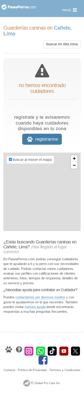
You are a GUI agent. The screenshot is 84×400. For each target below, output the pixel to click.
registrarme (46, 139)
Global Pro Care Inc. (47, 383)
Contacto (9, 370)
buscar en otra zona (62, 44)
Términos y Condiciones (64, 370)
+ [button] (74, 158)
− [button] (74, 165)
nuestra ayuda (35, 307)
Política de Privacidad (32, 370)
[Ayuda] (19, 351)
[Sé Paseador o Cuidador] (9, 351)
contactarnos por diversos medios (40, 297)
